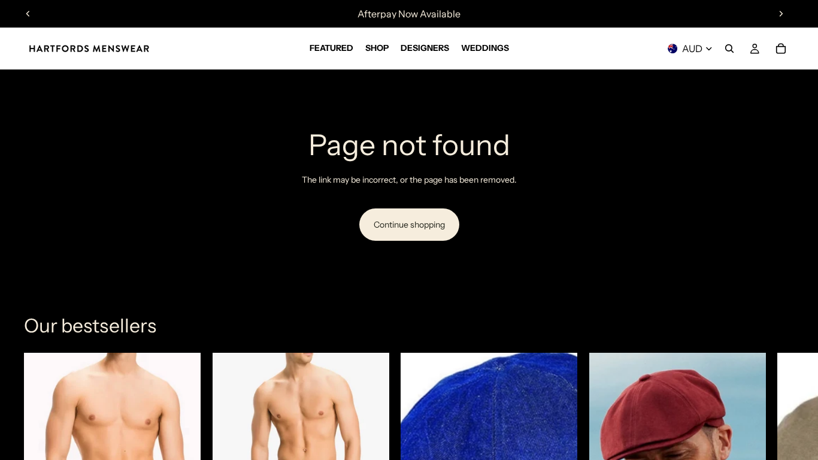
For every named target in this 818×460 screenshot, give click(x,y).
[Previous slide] (28, 14)
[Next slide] (781, 14)
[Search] (729, 48)
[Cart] (781, 48)
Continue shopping (409, 224)
